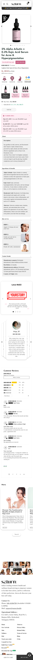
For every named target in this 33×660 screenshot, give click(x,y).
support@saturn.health (13, 608)
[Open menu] (3, 4)
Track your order (7, 639)
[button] (5, 65)
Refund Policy (21, 630)
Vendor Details (6, 256)
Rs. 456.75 (20, 104)
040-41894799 (12, 603)
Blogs (18, 636)
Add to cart (8, 657)
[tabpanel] (16, 29)
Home (3, 624)
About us (19, 624)
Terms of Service (22, 633)
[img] (12, 401)
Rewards (4, 648)
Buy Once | (7, 101)
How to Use (5, 219)
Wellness (4, 633)
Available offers (9, 115)
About (4, 136)
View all (17, 534)
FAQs (18, 639)
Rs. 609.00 (13, 101)
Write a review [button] (16, 377)
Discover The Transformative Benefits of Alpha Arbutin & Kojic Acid (12, 512)
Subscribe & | (10, 104)
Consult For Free (6, 642)
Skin (3, 630)
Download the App (7, 650)
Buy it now (25, 109)
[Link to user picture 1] (4, 466)
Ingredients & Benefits (8, 168)
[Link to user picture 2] (6, 466)
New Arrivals (5, 627)
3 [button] (16, 474)
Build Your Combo (7, 645)
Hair (3, 636)
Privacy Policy (21, 627)
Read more (4, 527)
